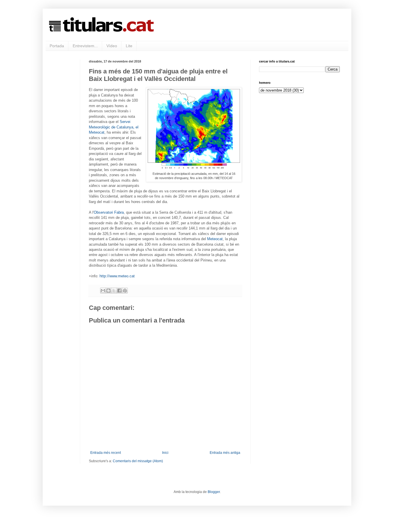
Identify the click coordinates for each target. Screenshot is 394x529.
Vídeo (111, 45)
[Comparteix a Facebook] (119, 290)
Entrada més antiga (225, 453)
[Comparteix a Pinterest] (125, 290)
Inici (165, 453)
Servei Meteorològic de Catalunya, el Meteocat (113, 127)
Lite (129, 45)
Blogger (214, 492)
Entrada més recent (105, 453)
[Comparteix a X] (114, 290)
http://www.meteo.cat (117, 276)
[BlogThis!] (108, 290)
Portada (57, 45)
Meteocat (215, 239)
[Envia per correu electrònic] (103, 290)
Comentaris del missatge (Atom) (138, 461)
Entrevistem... (85, 45)
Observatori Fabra (109, 212)
